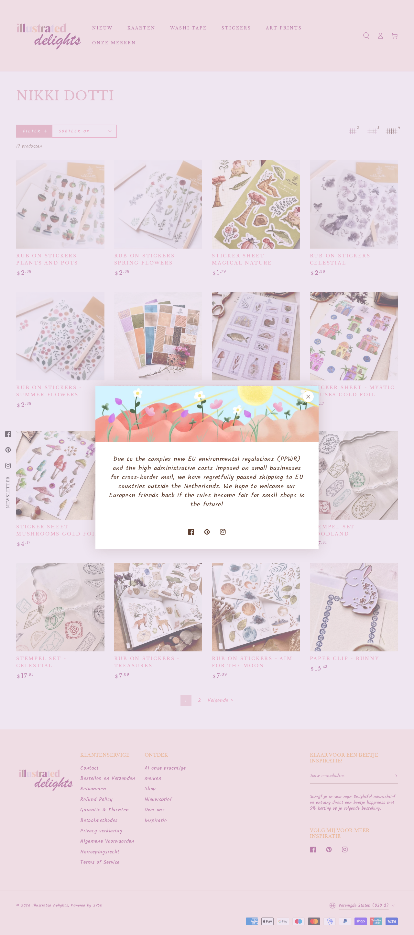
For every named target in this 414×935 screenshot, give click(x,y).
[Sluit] (308, 396)
